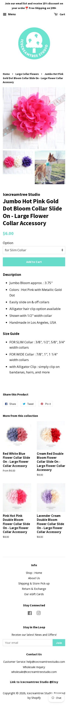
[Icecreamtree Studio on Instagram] (38, 614)
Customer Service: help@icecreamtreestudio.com (34, 662)
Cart (62, 14)
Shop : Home (34, 573)
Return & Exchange (34, 589)
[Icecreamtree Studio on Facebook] (30, 614)
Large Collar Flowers (27, 73)
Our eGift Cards (34, 594)
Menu (11, 14)
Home (6, 73)
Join (59, 643)
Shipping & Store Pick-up (34, 583)
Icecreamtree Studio (40, 693)
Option (8, 243)
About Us (34, 578)
